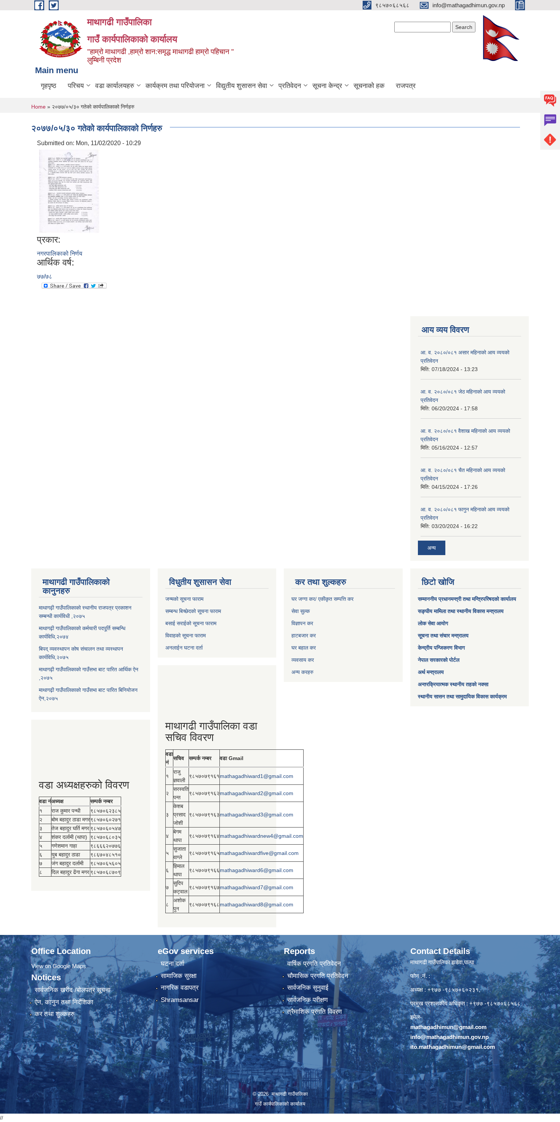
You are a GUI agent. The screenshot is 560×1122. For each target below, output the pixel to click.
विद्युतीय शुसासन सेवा (241, 86)
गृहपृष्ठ (48, 86)
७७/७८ (44, 276)
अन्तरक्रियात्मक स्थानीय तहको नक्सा (453, 684)
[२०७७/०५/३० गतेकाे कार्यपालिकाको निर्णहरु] (69, 190)
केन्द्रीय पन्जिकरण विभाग (441, 648)
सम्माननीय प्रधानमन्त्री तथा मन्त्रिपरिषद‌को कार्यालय (467, 599)
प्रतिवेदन (289, 86)
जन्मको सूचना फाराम (184, 599)
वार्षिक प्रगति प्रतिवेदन (314, 963)
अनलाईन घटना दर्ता (184, 648)
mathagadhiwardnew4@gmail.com (261, 836)
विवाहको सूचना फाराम (185, 635)
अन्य (431, 548)
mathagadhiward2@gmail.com (256, 793)
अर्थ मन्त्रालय (431, 672)
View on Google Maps (58, 966)
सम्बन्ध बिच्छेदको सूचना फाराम (193, 611)
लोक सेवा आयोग (433, 623)
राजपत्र (406, 86)
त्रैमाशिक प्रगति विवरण (314, 1011)
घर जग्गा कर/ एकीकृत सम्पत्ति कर (322, 599)
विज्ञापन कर (302, 623)
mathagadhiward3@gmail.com (256, 814)
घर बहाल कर (303, 648)
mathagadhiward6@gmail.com (256, 870)
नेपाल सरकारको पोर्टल (438, 660)
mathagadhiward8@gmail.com (256, 904)
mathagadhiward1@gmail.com (256, 776)
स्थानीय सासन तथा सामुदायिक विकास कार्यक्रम (462, 696)
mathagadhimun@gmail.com (448, 1027)
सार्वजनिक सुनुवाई (307, 987)
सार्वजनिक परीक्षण (307, 1000)
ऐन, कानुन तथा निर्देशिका (64, 1002)
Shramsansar (180, 1000)
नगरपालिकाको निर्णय (59, 253)
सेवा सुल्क (300, 611)
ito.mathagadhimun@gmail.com (452, 1047)
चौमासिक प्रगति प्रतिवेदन (317, 976)
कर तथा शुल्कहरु (55, 1014)
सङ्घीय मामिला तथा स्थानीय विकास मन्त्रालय (461, 611)
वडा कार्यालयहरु (114, 86)
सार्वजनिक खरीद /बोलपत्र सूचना (72, 990)
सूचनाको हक (369, 86)
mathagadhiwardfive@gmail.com (259, 853)
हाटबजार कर (303, 635)
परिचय (76, 86)
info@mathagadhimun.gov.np (449, 1037)
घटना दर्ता (172, 963)
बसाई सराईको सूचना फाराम (190, 623)
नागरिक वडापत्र (179, 987)
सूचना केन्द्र (327, 86)
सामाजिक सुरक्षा (179, 976)
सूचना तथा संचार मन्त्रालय (443, 635)
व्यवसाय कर (302, 660)
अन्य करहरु (302, 672)
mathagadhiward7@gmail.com (256, 887)
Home (38, 107)
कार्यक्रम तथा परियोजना (175, 86)
